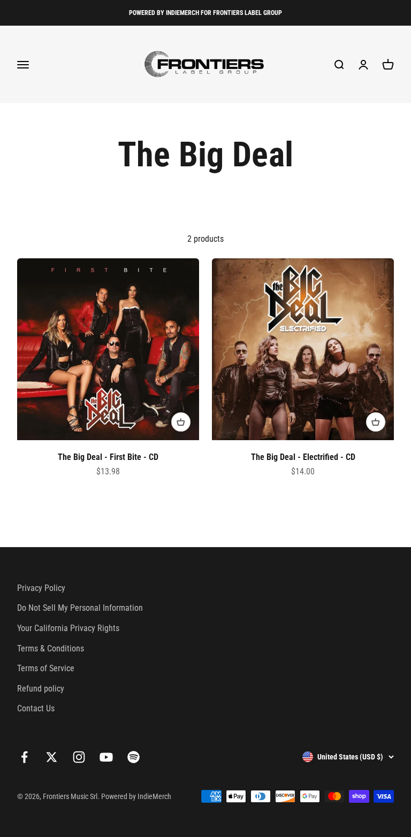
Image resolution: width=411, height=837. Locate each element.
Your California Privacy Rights (68, 628)
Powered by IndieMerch (136, 796)
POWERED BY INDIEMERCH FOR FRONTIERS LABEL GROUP (205, 13)
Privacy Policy (41, 588)
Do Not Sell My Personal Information (80, 608)
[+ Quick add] (181, 422)
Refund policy (40, 689)
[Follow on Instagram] (79, 757)
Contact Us (36, 708)
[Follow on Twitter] (51, 757)
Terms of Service (45, 668)
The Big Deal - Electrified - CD (303, 457)
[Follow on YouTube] (106, 757)
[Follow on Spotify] (133, 757)
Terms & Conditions (50, 648)
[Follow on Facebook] (24, 757)
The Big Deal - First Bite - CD (108, 457)
